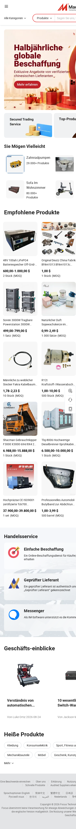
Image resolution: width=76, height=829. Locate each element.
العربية (45, 796)
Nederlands (60, 796)
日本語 (69, 793)
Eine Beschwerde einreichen (15, 781)
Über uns (41, 781)
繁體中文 (55, 793)
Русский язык (16, 796)
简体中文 (40, 793)
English (26, 793)
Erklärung (56, 781)
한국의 (33, 796)
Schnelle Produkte (35, 785)
